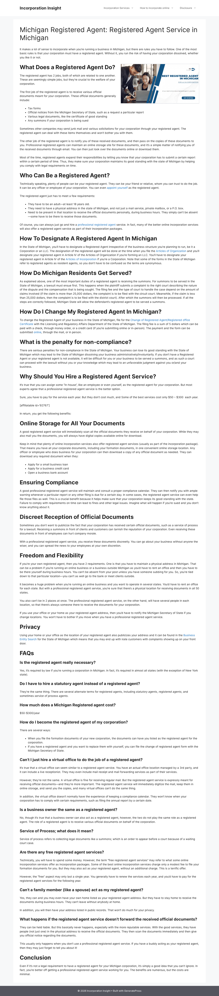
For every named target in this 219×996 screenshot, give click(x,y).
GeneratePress (132, 990)
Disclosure (186, 7)
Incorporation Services (117, 7)
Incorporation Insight (40, 8)
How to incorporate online (154, 7)
